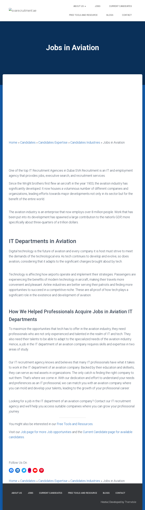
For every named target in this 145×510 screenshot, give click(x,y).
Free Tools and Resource (83, 15)
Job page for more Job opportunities (46, 432)
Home (13, 142)
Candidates (28, 142)
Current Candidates (120, 6)
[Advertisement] (72, 113)
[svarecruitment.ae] (22, 10)
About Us (78, 6)
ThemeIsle (130, 502)
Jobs (97, 6)
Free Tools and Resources (75, 424)
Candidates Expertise (53, 142)
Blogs (109, 15)
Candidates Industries (85, 142)
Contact (127, 15)
